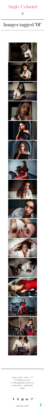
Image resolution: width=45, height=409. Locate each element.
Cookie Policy (28, 385)
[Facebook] (13, 399)
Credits (22, 388)
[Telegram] (31, 399)
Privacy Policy (17, 385)
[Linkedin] (27, 399)
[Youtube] (22, 399)
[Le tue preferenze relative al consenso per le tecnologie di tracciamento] (41, 405)
